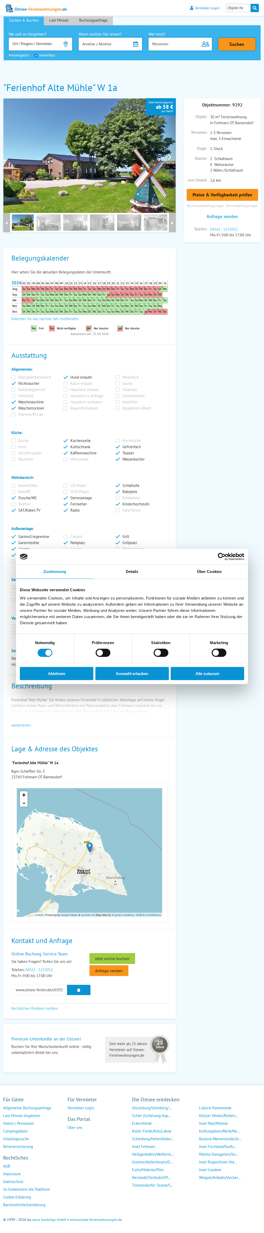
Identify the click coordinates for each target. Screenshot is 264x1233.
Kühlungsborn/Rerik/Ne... (219, 1131)
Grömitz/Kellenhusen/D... (152, 1162)
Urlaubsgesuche (16, 1138)
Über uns (75, 1127)
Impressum (12, 1173)
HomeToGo (47, 55)
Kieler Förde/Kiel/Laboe (151, 1131)
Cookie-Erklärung (17, 1197)
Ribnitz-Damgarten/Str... (218, 1154)
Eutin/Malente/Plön (148, 1169)
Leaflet (39, 915)
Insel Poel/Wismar (213, 1123)
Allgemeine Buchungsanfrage (27, 1107)
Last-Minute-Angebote (21, 1115)
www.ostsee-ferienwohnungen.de (96, 1219)
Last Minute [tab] (59, 20)
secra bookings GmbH (49, 1219)
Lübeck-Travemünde (215, 1107)
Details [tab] (132, 571)
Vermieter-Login (207, 7)
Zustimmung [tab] (54, 571)
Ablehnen (56, 673)
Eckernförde (142, 1123)
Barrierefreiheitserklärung (24, 1204)
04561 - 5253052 (224, 229)
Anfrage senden (222, 216)
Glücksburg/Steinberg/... (151, 1107)
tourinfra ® (87, 915)
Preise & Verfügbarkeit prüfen (222, 195)
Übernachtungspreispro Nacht (160, 107)
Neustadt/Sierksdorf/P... (151, 1177)
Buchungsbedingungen (205, 205)
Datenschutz (13, 1181)
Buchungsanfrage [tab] (93, 20)
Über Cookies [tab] (209, 571)
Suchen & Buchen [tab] (24, 20)
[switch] (103, 653)
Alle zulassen (207, 673)
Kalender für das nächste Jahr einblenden (45, 318)
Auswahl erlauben (132, 673)
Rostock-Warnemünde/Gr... (220, 1138)
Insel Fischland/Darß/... (218, 1146)
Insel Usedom (210, 1169)
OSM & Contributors (148, 915)
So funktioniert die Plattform (26, 1189)
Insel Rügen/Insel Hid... (218, 1162)
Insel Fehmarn (143, 1146)
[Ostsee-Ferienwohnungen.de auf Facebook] (72, 1137)
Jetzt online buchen (112, 958)
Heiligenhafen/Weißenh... (153, 1154)
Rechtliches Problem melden (34, 1008)
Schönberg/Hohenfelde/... (153, 1138)
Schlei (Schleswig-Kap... (151, 1115)
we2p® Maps (69, 915)
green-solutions (124, 915)
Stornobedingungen (242, 205)
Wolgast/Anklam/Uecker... (220, 1177)
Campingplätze (15, 1131)
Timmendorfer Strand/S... (152, 1185)
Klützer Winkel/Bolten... (218, 1115)
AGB (6, 1166)
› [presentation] (169, 156)
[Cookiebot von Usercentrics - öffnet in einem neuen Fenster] (221, 557)
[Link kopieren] (78, 990)
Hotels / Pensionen (18, 1123)
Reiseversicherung (18, 1146)
